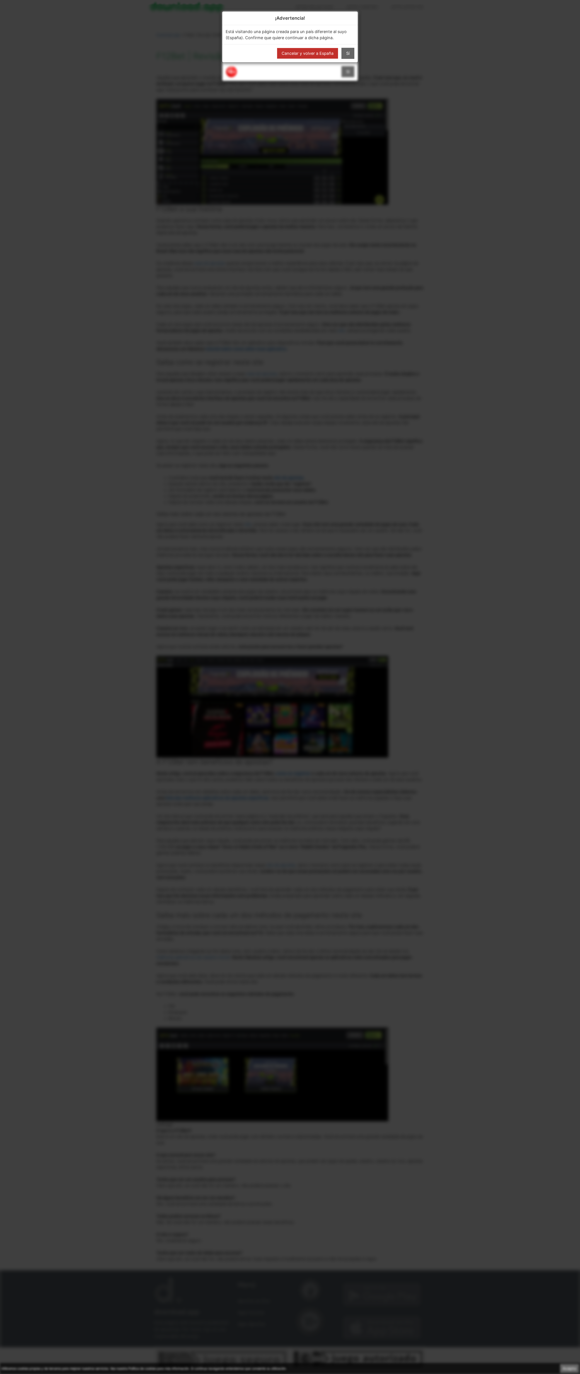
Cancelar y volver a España (308, 53)
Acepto (569, 1368)
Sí (348, 53)
